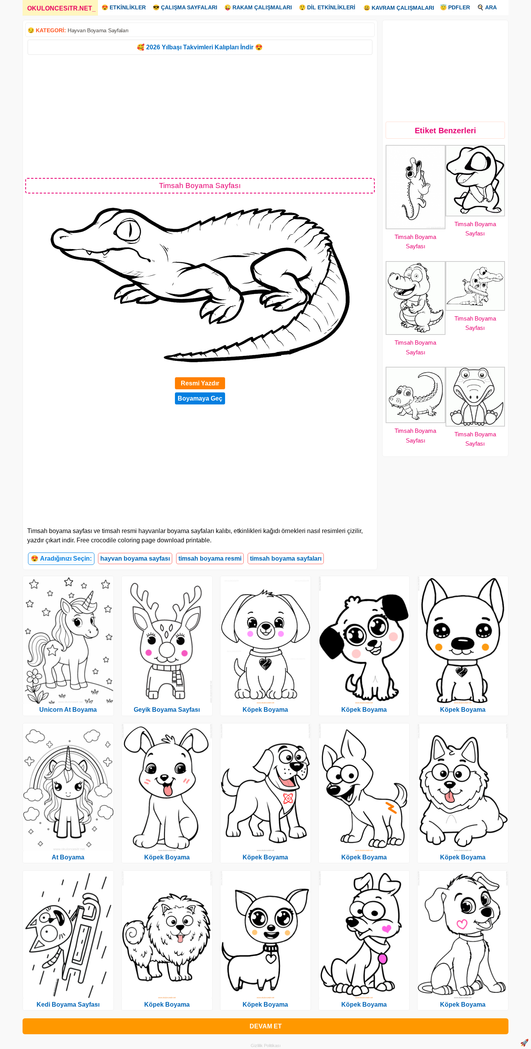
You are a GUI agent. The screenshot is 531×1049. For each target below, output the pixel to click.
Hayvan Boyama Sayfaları (98, 30)
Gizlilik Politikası (266, 1045)
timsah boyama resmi (209, 558)
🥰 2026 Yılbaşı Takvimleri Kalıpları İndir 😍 (200, 47)
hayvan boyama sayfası (135, 558)
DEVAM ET (266, 1026)
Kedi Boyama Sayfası (68, 1004)
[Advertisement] (200, 115)
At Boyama (68, 857)
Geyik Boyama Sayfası (167, 709)
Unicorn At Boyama (68, 709)
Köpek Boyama (167, 857)
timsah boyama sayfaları (285, 558)
